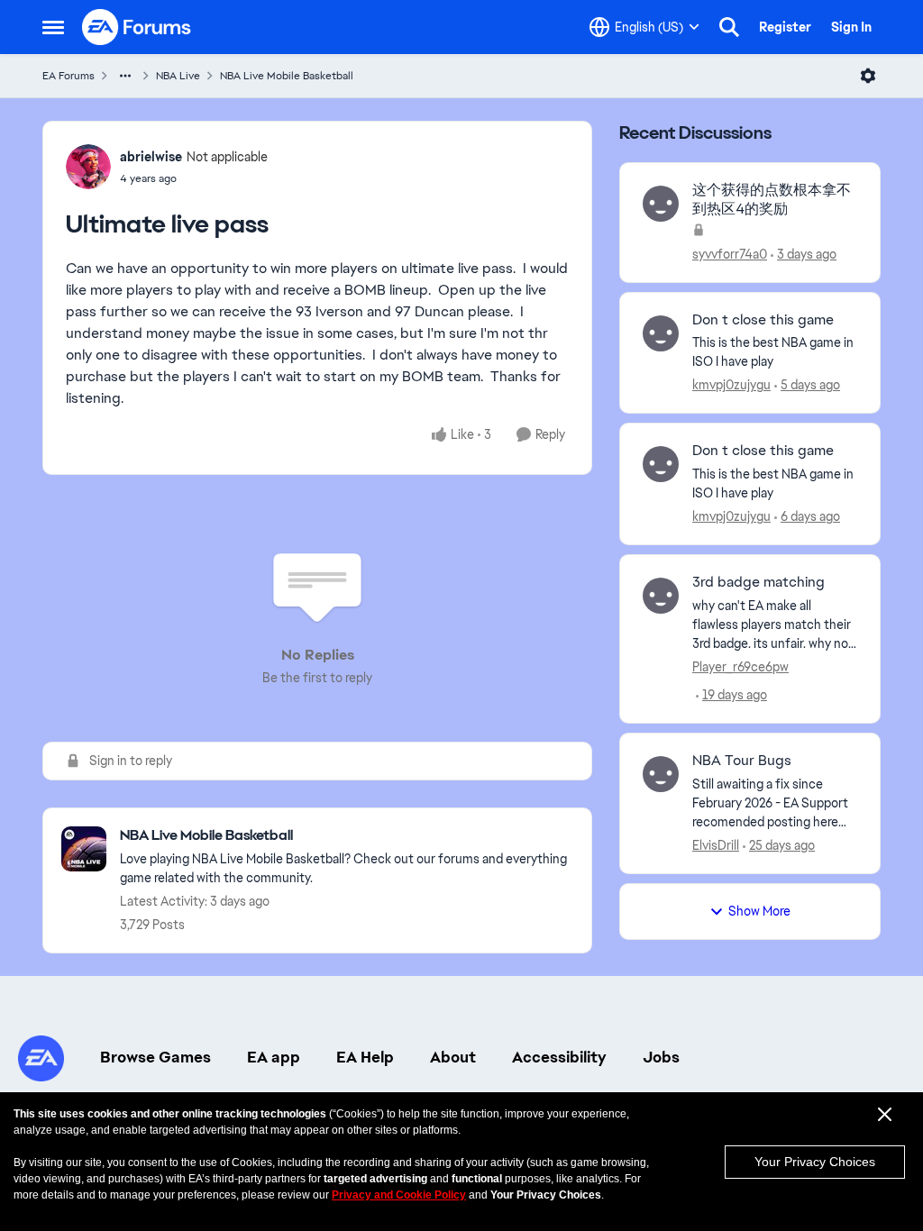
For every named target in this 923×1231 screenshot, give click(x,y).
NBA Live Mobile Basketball (286, 75)
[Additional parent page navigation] (125, 75)
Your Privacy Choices (814, 1161)
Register (785, 27)
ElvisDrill (715, 845)
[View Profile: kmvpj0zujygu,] (661, 333)
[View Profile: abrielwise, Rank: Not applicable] (88, 166)
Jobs (661, 1057)
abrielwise (151, 157)
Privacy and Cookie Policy (399, 1195)
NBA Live (178, 75)
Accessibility (559, 1057)
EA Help (365, 1057)
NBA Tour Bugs (741, 761)
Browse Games (155, 1057)
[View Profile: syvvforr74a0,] (661, 204)
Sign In (851, 27)
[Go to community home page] (137, 27)
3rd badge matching (758, 582)
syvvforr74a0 (729, 254)
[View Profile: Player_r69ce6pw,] (661, 596)
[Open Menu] (868, 75)
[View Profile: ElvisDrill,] (661, 774)
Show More (759, 911)
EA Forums (68, 75)
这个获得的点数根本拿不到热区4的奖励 (771, 199)
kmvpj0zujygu (731, 385)
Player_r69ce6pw (740, 667)
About (453, 1057)
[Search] (729, 27)
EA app (273, 1057)
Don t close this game (763, 320)
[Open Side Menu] (53, 27)
